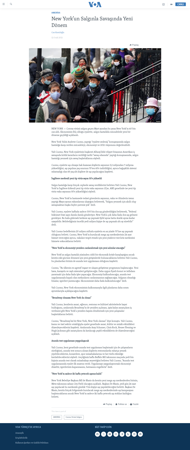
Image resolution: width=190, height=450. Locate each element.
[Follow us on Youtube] (109, 434)
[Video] (171, 4)
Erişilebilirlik (21, 438)
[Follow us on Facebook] (97, 434)
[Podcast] (134, 434)
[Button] (134, 45)
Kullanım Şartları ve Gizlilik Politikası (31, 443)
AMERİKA (55, 13)
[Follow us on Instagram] (115, 434)
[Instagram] (163, 4)
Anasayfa (19, 433)
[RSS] (128, 434)
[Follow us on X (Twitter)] (103, 434)
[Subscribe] (140, 434)
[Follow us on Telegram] (122, 434)
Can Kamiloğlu (57, 33)
